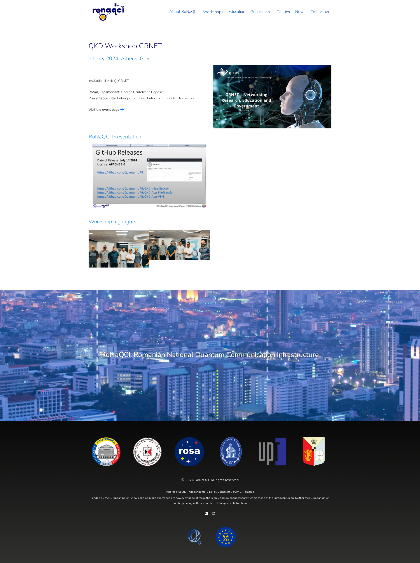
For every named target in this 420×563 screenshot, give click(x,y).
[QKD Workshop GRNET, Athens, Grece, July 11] (119, 249)
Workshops (213, 11)
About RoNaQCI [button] (183, 11)
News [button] (300, 11)
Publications (260, 11)
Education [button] (236, 11)
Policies (283, 11)
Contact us (320, 11)
